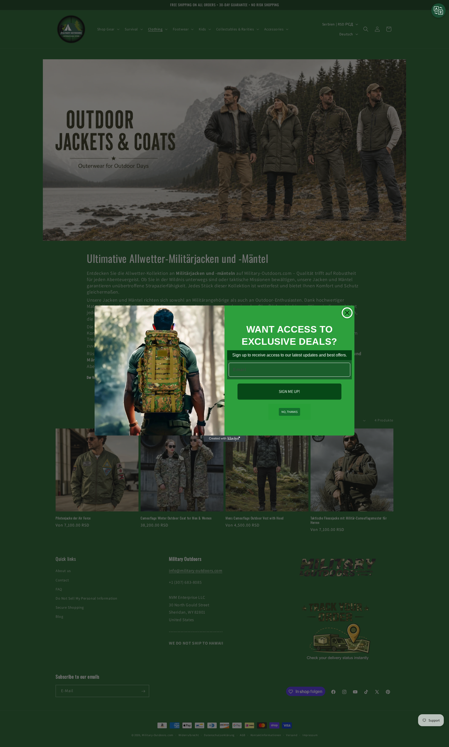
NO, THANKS (289, 412)
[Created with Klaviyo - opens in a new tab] (224, 439)
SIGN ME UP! (289, 391)
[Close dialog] (347, 312)
